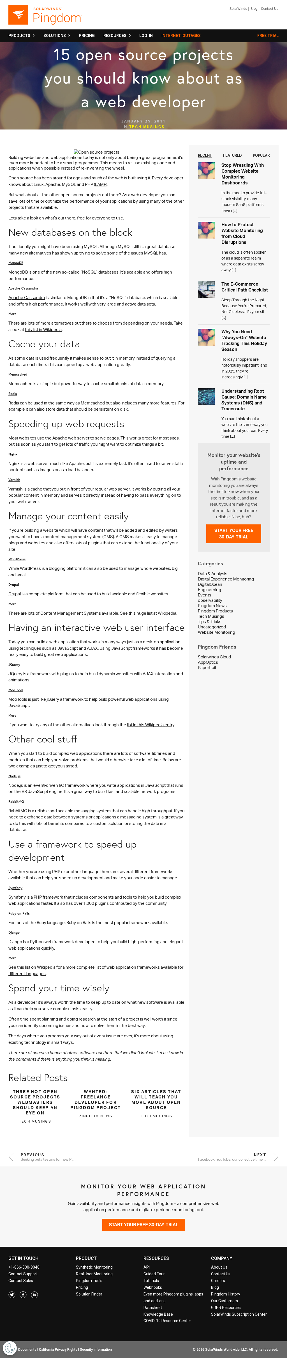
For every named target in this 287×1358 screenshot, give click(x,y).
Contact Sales (20, 1280)
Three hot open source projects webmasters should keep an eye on (35, 1102)
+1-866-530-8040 (24, 1267)
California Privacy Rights (58, 1350)
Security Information (96, 1350)
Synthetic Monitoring (94, 1267)
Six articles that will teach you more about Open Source (156, 1099)
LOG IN (146, 35)
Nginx (13, 454)
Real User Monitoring (94, 1274)
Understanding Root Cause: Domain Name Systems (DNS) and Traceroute (244, 399)
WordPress (17, 559)
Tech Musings (147, 126)
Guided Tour (154, 1274)
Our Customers (224, 1301)
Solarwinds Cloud (214, 657)
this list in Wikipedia (43, 329)
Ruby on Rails (19, 913)
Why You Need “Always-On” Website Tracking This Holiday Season (244, 340)
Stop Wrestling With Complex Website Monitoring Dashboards (242, 174)
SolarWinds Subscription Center (239, 1314)
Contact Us (269, 9)
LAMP (100, 184)
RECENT (205, 155)
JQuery (14, 664)
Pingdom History (225, 1294)
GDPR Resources (226, 1307)
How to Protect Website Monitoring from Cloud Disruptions (242, 233)
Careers (218, 1280)
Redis (12, 393)
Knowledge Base (158, 1314)
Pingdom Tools (89, 1280)
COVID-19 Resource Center (167, 1320)
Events (204, 595)
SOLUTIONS (55, 35)
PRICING (87, 35)
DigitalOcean (210, 584)
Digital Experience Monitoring (226, 579)
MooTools (15, 690)
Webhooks (153, 1287)
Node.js (14, 776)
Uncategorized (212, 627)
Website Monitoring (216, 632)
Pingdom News (212, 605)
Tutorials (151, 1280)
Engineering (209, 589)
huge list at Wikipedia (156, 613)
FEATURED (232, 155)
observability (210, 600)
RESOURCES (115, 35)
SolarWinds (238, 9)
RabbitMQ (16, 801)
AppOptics (208, 662)
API (147, 1267)
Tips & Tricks (209, 621)
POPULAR (261, 155)
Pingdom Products (215, 611)
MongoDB (15, 262)
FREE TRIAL (268, 35)
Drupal (13, 584)
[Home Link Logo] (45, 17)
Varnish (14, 479)
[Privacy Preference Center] (10, 1348)
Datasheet (153, 1307)
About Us (219, 1267)
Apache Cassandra (23, 288)
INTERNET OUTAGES (181, 35)
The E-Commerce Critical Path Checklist (244, 287)
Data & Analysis (212, 573)
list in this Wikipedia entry (150, 724)
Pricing (82, 1287)
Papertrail (207, 667)
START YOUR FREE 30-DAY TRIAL (233, 534)
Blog (254, 9)
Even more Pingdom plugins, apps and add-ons (173, 1297)
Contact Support (23, 1274)
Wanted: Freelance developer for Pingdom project (95, 1099)
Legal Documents (22, 1350)
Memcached (17, 374)
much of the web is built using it (121, 178)
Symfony (15, 887)
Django (14, 932)
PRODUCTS (20, 35)
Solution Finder (89, 1294)
